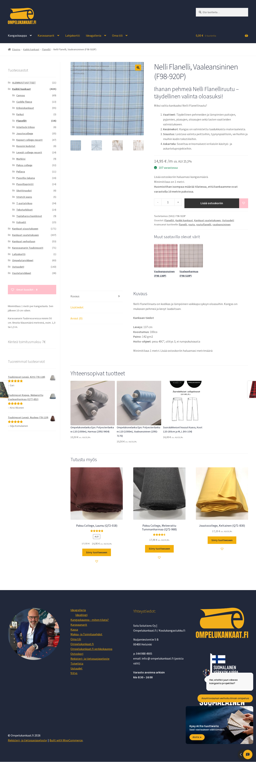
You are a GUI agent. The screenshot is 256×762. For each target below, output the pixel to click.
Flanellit (46, 49)
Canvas (20, 95)
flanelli (183, 224)
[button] (138, 68)
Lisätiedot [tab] (77, 307)
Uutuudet (76, 668)
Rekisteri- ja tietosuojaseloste (89, 658)
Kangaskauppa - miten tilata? (89, 620)
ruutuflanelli (203, 224)
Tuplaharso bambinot (29, 216)
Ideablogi (81, 615)
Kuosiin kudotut (25, 146)
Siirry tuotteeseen (96, 552)
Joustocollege (24, 133)
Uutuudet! (228, 220)
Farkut (20, 114)
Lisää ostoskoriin (212, 203)
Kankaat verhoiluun (23, 241)
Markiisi (20, 158)
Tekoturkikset (24, 209)
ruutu (191, 224)
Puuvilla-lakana (25, 178)
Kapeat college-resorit (29, 140)
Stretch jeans (24, 197)
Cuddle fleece (24, 101)
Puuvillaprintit (25, 184)
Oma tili (117, 35)
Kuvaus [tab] (74, 296)
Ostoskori (76, 654)
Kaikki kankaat (31, 49)
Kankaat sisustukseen (25, 228)
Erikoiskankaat (25, 108)
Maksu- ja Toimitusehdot (86, 634)
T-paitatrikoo (24, 203)
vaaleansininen (222, 224)
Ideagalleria (93, 35)
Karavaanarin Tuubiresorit (27, 247)
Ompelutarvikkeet (22, 260)
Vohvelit (21, 222)
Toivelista (76, 663)
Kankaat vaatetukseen (207, 220)
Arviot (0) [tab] (76, 318)
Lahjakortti (72, 35)
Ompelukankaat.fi (82, 644)
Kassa (74, 629)
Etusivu (16, 49)
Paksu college (24, 165)
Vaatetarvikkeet (21, 273)
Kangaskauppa (17, 35)
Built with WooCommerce (66, 740)
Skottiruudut (24, 190)
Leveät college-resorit (29, 152)
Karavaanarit (46, 35)
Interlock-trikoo (25, 127)
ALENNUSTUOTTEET (24, 82)
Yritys (73, 673)
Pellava (20, 171)
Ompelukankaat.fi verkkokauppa (91, 649)
